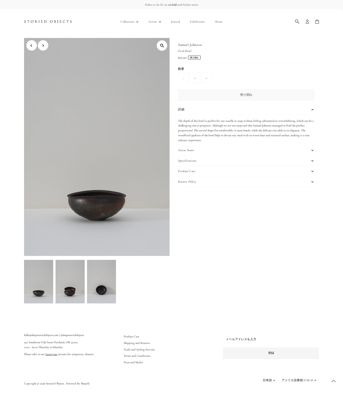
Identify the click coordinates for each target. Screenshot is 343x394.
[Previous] (31, 45)
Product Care (131, 336)
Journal (175, 22)
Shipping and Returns (137, 343)
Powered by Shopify (78, 383)
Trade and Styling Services (139, 349)
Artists (153, 22)
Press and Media (133, 362)
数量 (181, 69)
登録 (271, 353)
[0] (317, 22)
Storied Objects (55, 383)
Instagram (51, 354)
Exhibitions (197, 22)
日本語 (267, 380)
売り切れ (246, 95)
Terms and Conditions (137, 356)
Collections (127, 22)
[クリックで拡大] (162, 45)
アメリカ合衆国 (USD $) (297, 380)
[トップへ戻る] (333, 381)
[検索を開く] (297, 22)
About (219, 22)
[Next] (43, 45)
